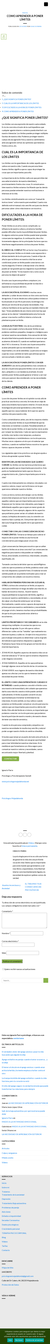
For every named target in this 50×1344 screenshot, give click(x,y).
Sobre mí (5, 1187)
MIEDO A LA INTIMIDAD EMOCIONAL (19, 1122)
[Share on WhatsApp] (21, 835)
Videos (25, 13)
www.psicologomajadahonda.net (15, 781)
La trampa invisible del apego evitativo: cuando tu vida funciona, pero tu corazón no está (24, 1079)
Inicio (4, 1183)
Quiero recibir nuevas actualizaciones (19, 969)
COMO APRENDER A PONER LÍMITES (19, 111)
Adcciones (6, 1212)
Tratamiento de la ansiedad (13, 1194)
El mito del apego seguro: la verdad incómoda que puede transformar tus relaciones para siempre (25, 1087)
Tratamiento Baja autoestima (14, 1203)
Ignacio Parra (36, 26)
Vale (10, 1340)
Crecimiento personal (11, 1229)
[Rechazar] (45, 1337)
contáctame (18, 1038)
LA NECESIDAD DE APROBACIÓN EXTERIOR (28, 1103)
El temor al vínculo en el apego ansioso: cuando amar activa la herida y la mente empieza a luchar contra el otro (23, 1070)
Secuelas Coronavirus (11, 1220)
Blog (4, 1237)
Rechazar (19, 1340)
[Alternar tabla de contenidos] (3, 96)
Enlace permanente (29, 846)
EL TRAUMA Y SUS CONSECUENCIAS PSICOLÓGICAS (33, 887)
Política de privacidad (34, 1340)
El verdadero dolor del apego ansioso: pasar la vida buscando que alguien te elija (23, 1053)
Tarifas (5, 1246)
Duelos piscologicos (10, 1224)
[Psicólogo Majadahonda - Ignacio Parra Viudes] (18, 4)
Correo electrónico (10, 941)
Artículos (5, 1148)
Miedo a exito (7, 1158)
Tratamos (6, 1191)
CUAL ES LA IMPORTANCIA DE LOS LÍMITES (21, 103)
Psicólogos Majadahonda (12, 798)
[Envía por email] (29, 835)
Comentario (7, 911)
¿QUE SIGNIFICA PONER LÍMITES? (17, 99)
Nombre (6, 933)
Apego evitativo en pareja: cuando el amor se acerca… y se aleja (24, 1061)
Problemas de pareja (10, 1207)
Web (4, 953)
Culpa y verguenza (9, 1153)
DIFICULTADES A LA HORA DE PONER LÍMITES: (23, 107)
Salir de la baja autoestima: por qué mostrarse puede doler (23, 1112)
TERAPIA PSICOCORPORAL (14, 1233)
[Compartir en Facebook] (25, 835)
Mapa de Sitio (7, 1267)
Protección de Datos (10, 1285)
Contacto (6, 1250)
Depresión (6, 1199)
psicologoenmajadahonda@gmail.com (17, 1276)
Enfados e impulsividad (11, 1216)
